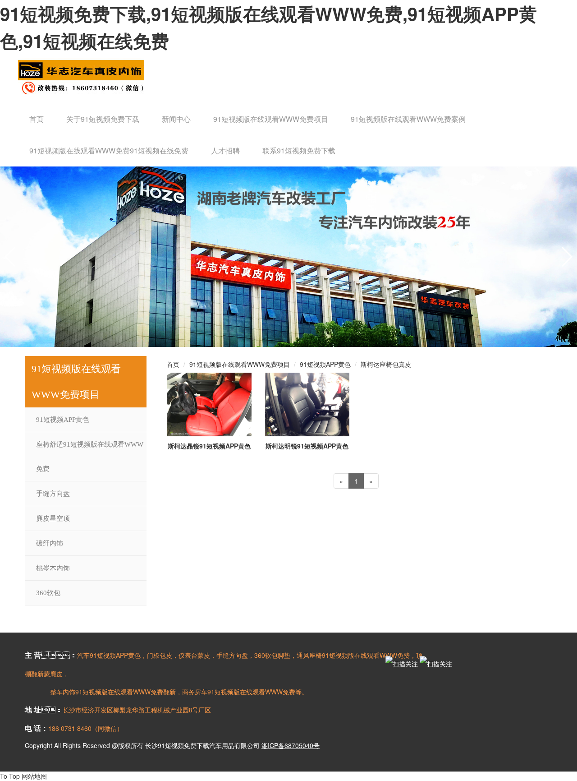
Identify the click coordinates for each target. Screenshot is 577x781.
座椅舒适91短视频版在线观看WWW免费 (89, 456)
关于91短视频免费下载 (102, 119)
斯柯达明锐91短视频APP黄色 (307, 445)
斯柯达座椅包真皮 (386, 364)
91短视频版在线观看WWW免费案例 (408, 119)
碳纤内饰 (49, 543)
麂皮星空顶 (53, 518)
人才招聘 (225, 150)
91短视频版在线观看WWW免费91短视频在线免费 (108, 150)
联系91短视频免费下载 (298, 150)
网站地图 (34, 776)
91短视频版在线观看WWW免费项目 (270, 119)
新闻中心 (176, 119)
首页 (36, 119)
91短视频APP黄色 (62, 419)
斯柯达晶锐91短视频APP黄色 (209, 445)
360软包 (48, 592)
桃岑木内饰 (53, 568)
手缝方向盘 (53, 493)
